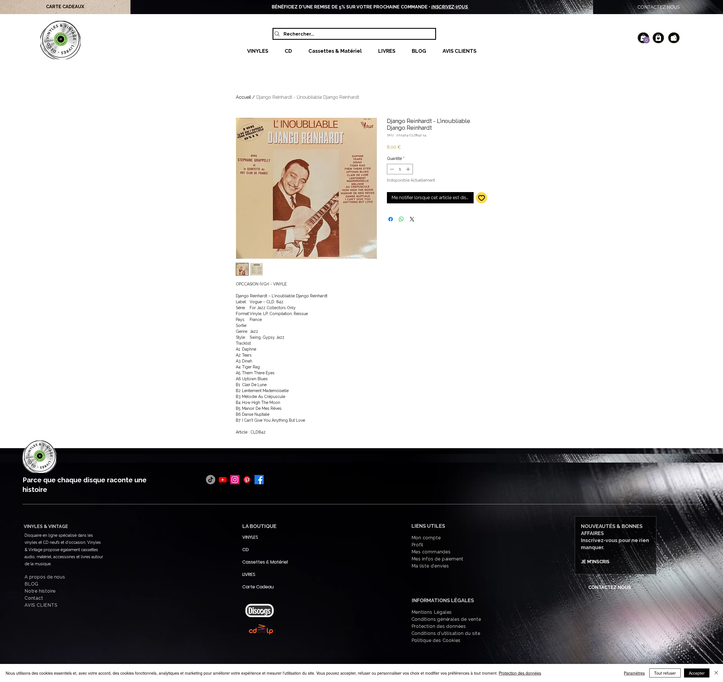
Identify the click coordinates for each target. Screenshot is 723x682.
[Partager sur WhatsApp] (401, 219)
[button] (646, 40)
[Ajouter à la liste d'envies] (481, 197)
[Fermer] (716, 672)
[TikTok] (210, 479)
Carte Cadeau (255, 587)
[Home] (658, 37)
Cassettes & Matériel (255, 562)
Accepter (697, 673)
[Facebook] (259, 479)
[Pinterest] (247, 479)
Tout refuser (665, 673)
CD (245, 549)
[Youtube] (222, 479)
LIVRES (248, 574)
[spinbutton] (400, 169)
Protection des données (520, 673)
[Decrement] (391, 169)
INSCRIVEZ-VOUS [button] (450, 7)
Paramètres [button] (634, 673)
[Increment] (408, 169)
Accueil (243, 97)
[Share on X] (412, 219)
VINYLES (250, 537)
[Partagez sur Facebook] (390, 219)
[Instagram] (234, 479)
